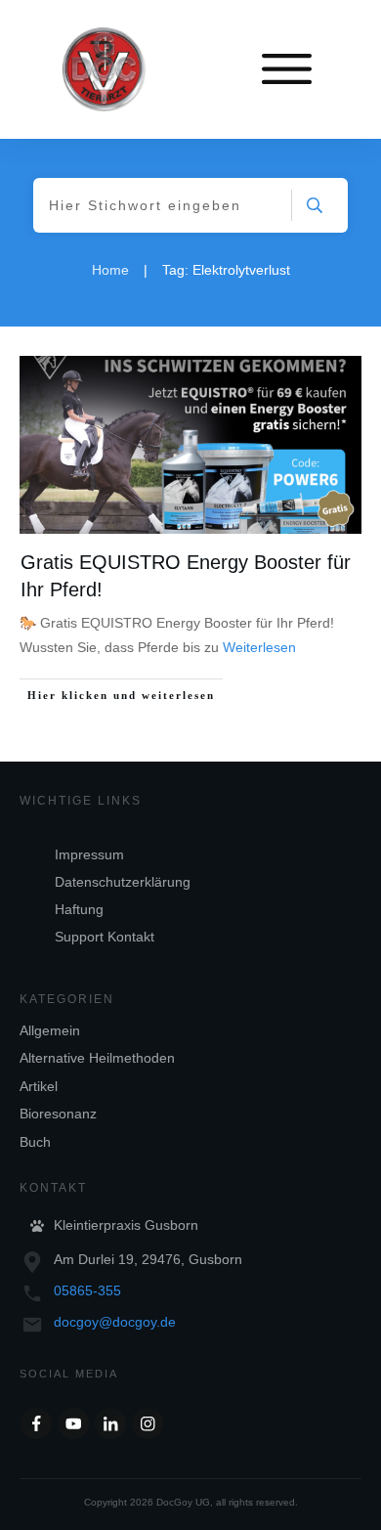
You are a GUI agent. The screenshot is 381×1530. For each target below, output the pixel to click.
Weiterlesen (259, 647)
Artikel (39, 1086)
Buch (35, 1142)
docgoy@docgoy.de (115, 1322)
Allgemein (50, 1030)
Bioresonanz (58, 1113)
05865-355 (87, 1290)
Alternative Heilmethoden (97, 1058)
